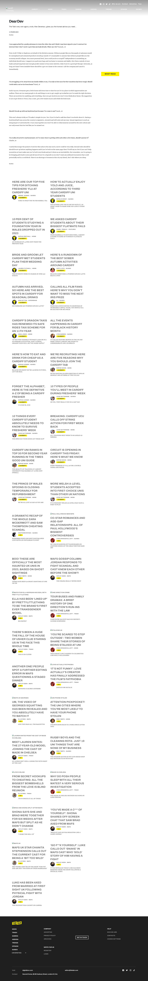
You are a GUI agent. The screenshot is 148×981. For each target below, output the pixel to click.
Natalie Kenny (61, 199)
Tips (140, 4)
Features (72, 229)
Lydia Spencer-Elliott (64, 538)
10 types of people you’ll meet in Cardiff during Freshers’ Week (67, 390)
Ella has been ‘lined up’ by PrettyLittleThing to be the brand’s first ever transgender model (29, 605)
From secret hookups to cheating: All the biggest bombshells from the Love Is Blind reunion (29, 783)
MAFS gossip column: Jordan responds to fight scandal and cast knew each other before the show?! (67, 565)
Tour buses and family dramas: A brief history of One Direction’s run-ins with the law (67, 603)
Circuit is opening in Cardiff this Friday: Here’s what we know (66, 453)
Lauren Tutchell (24, 268)
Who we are (116, 4)
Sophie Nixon (61, 368)
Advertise (133, 4)
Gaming (78, 9)
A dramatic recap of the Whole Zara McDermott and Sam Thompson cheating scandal (27, 522)
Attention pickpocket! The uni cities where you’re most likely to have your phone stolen (67, 709)
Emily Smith (22, 576)
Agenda (94, 9)
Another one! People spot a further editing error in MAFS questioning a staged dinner (29, 673)
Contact (125, 4)
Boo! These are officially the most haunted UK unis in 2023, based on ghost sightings (28, 565)
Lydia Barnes (61, 334)
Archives (47, 939)
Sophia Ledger (23, 364)
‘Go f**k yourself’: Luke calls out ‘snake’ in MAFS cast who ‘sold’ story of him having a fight (67, 852)
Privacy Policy (50, 935)
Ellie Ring (22, 719)
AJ (57, 300)
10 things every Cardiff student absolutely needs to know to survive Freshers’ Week (28, 423)
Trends (109, 9)
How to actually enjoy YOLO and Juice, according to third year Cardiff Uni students (67, 188)
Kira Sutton (22, 300)
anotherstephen (24, 533)
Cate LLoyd (60, 268)
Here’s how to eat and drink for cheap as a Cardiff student (29, 358)
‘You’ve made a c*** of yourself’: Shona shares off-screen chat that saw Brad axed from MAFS (66, 816)
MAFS (69, 576)
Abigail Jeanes (23, 195)
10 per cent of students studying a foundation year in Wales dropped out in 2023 (28, 226)
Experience (32, 300)
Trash (64, 9)
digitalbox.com (27, 970)
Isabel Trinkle (61, 229)
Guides (139, 9)
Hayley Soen (61, 576)
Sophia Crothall (24, 236)
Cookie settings (114, 939)
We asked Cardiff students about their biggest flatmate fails (67, 223)
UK (20, 535)
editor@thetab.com (71, 970)
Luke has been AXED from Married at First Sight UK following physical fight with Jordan (28, 889)
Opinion (124, 9)
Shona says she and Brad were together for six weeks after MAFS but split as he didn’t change (28, 818)
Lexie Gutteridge (62, 396)
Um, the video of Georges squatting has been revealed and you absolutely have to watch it (29, 709)
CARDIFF (22, 197)
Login (46, 954)
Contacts (111, 935)
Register (47, 950)
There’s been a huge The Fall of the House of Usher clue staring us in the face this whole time (29, 639)
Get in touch (82, 937)
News (50, 9)
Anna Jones (22, 334)
